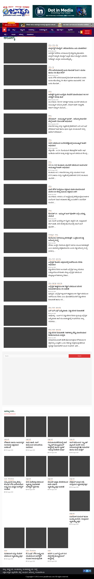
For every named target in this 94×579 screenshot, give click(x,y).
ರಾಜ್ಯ (13, 29)
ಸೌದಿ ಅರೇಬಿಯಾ (11, 478)
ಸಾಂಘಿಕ (13, 34)
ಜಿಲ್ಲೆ (5, 34)
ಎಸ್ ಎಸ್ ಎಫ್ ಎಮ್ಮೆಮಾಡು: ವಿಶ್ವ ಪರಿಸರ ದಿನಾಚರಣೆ (66, 311)
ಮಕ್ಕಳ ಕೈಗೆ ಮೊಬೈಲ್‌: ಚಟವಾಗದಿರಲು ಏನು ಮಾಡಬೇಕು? (67, 48)
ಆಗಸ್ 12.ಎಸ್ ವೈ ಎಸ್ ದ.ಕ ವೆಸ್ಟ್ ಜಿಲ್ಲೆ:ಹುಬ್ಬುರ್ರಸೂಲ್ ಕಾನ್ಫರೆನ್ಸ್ (57, 556)
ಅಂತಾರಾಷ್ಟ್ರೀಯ (43, 29)
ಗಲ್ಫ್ (52, 29)
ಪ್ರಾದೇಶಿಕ (70, 29)
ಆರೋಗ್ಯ (21, 34)
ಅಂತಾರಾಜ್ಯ (31, 29)
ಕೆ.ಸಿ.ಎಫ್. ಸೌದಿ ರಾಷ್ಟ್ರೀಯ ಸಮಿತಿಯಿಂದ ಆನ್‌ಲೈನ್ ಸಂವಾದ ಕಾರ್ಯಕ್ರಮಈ (35, 556)
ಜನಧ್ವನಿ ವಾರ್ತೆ (6, 439)
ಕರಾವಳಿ (53, 329)
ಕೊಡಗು (53, 258)
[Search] (79, 32)
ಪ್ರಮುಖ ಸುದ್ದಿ (58, 258)
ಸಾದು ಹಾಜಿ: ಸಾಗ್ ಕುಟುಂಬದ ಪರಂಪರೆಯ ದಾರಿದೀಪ (76, 24)
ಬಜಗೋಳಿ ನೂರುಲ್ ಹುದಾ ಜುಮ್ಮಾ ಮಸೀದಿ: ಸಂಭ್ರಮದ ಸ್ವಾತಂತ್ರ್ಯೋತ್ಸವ (78, 519)
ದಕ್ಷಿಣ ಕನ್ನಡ (60, 29)
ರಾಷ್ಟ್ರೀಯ (22, 29)
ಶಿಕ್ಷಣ (57, 45)
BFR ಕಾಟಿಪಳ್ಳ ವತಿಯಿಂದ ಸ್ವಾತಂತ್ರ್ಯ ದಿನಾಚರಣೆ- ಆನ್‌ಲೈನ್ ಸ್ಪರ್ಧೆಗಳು (35, 484)
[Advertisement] (47, 382)
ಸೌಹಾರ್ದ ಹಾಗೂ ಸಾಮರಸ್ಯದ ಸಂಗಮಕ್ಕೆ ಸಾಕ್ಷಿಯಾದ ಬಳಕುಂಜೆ (40, 24)
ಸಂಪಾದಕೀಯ (30, 34)
